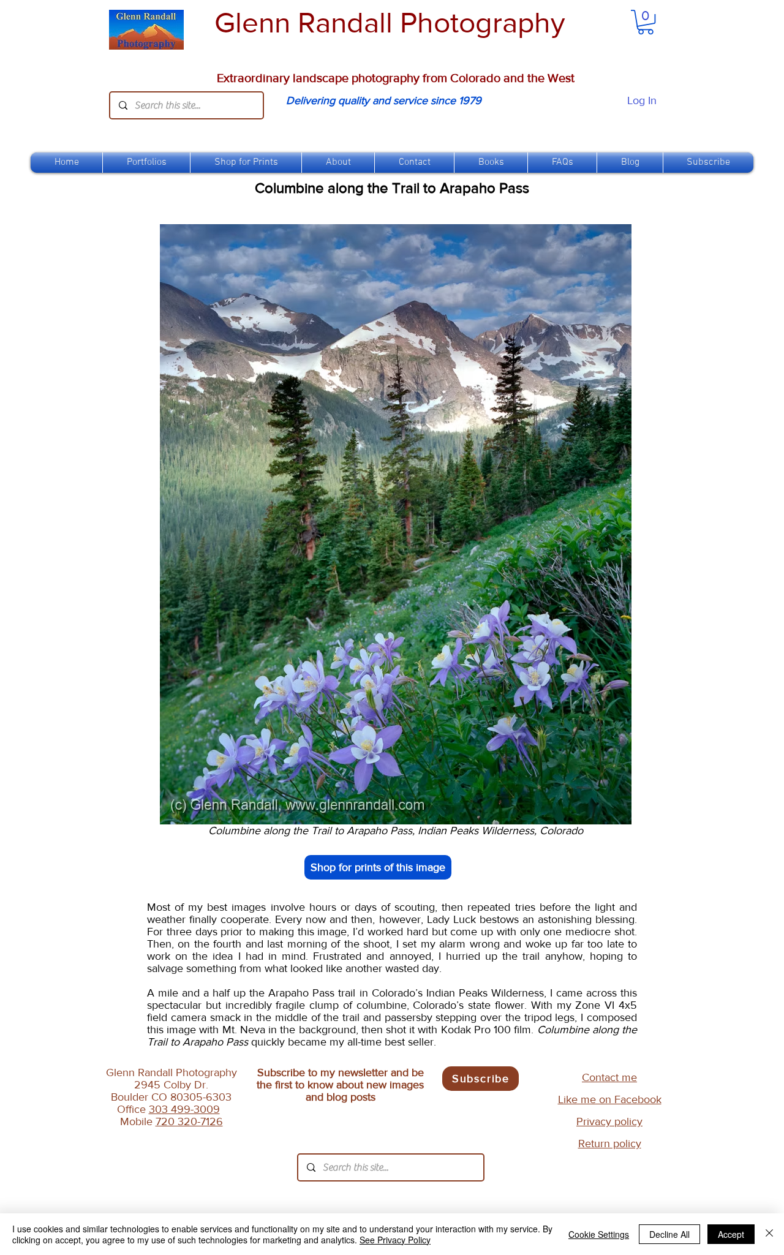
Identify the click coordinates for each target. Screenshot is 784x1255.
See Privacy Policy (395, 1240)
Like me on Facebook (610, 1099)
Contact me (609, 1077)
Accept (731, 1234)
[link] (645, 22)
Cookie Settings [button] (598, 1234)
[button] (245, 163)
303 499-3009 (184, 1109)
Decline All (669, 1234)
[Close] (769, 1234)
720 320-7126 (189, 1121)
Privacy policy (609, 1121)
